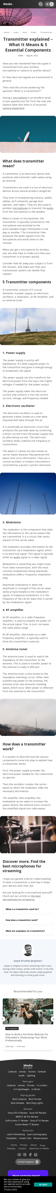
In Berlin (36, 1089)
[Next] (53, 1019)
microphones (20, 208)
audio (50, 208)
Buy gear (28, 1067)
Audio (33, 32)
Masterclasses (40, 1138)
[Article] (28, 1011)
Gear (25, 32)
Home (6, 32)
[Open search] (40, 4)
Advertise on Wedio (39, 1148)
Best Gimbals (17, 1103)
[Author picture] (28, 950)
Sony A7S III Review (17, 1112)
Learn (16, 32)
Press (43, 1145)
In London (42, 1085)
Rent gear (28, 1081)
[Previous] (2, 1019)
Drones (32, 1071)
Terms (13, 1145)
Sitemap (11, 1148)
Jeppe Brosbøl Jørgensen (28, 960)
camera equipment (13, 108)
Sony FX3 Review (37, 1112)
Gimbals (42, 1071)
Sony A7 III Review (39, 1120)
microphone (20, 97)
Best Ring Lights (34, 1103)
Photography (12, 1028)
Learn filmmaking (16, 1134)
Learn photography (37, 1134)
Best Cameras (20, 1099)
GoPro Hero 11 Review (16, 1120)
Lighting (31, 1075)
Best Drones (35, 1099)
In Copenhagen (21, 1089)
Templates (11, 1138)
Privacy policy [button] (10, 1189)
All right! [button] (43, 1184)
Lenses (22, 1071)
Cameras (12, 1071)
